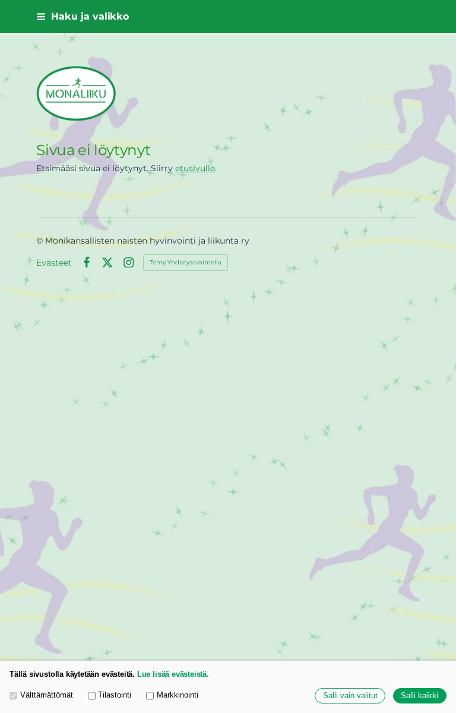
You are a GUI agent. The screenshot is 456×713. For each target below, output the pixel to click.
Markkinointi (177, 695)
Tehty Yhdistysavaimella (185, 262)
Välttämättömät (46, 695)
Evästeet (54, 262)
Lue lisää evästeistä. (173, 674)
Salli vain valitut (350, 696)
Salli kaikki (419, 696)
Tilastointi (114, 695)
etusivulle (195, 168)
